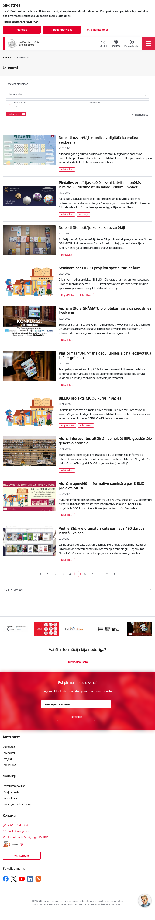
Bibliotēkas (67, 169)
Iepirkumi (9, 753)
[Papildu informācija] (21, 844)
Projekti (7, 759)
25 (106, 574)
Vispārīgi (83, 214)
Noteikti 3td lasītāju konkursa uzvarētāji (92, 227)
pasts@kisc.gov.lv (18, 831)
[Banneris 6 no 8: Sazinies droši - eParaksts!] (15, 628)
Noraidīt (22, 29)
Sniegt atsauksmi (77, 662)
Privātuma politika (14, 786)
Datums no (20, 102)
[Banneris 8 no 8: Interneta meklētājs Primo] (77, 628)
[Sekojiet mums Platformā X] (14, 879)
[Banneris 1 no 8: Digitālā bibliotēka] (108, 628)
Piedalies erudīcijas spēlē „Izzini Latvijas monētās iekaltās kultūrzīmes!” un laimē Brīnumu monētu (100, 184)
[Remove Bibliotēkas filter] (23, 114)
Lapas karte (10, 798)
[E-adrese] (10, 844)
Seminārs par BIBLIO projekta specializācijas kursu (101, 268)
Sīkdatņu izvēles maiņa (17, 804)
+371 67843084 (18, 825)
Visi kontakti (21, 855)
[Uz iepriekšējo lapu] (41, 574)
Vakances (9, 747)
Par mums (9, 765)
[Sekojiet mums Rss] (38, 879)
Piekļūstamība (11, 792)
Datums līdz (94, 102)
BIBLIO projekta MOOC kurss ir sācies (90, 398)
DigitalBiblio (67, 295)
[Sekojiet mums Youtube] (22, 878)
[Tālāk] (147, 628)
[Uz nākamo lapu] (114, 574)
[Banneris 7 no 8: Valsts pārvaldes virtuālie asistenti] (46, 628)
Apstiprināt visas (62, 29)
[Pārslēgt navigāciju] (148, 43)
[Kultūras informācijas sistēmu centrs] (24, 43)
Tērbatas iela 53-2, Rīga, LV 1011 (28, 837)
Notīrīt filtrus (141, 114)
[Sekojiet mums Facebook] (6, 879)
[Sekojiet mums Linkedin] (30, 879)
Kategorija (15, 94)
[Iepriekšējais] (8, 628)
